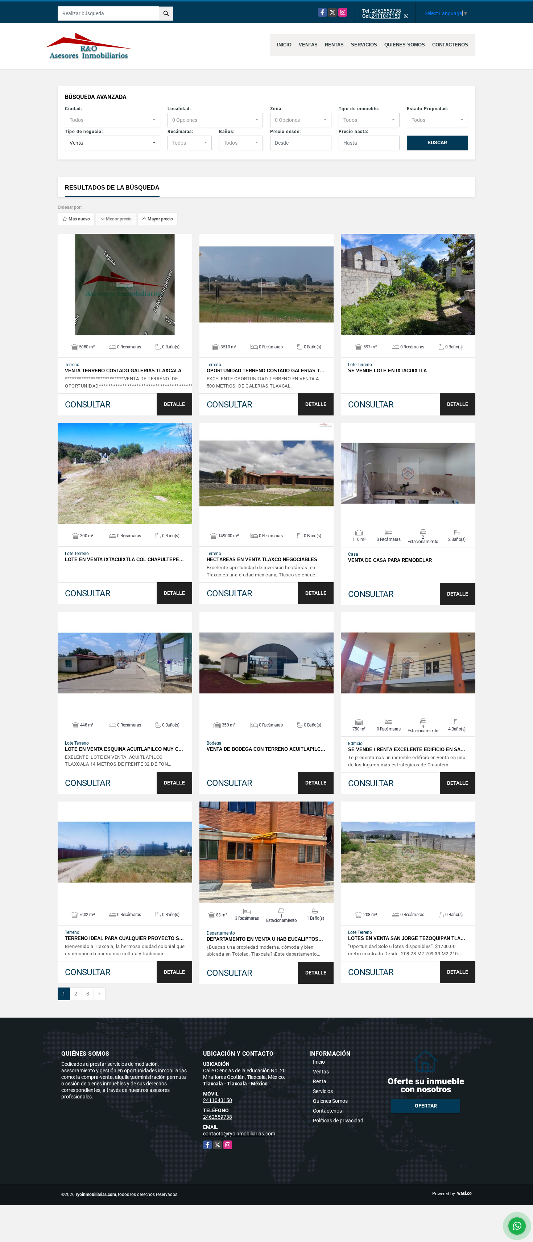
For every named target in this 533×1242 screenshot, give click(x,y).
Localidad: (179, 108)
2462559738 (386, 11)
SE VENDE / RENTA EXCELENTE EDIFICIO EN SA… (406, 749)
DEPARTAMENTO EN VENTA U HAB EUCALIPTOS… (265, 939)
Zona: (276, 108)
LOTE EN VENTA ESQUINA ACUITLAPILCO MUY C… (124, 749)
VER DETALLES (125, 284)
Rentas (334, 44)
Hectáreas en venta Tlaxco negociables (262, 559)
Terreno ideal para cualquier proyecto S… (124, 938)
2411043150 (385, 16)
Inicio (284, 44)
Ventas (308, 44)
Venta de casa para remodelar (390, 560)
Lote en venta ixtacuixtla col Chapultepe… (124, 559)
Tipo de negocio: (84, 131)
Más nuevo (78, 219)
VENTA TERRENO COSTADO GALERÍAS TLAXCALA (123, 370)
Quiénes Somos (404, 44)
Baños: (227, 131)
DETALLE (174, 404)
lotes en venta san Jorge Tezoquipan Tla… (406, 938)
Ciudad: (73, 108)
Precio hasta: (353, 131)
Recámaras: (180, 131)
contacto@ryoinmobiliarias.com (239, 1134)
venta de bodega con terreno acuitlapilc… (266, 749)
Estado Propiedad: (428, 108)
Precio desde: (285, 131)
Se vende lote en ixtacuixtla (387, 370)
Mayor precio (159, 219)
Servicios (364, 44)
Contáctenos (450, 44)
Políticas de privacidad (338, 1120)
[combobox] (112, 120)
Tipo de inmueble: (359, 108)
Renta (319, 1081)
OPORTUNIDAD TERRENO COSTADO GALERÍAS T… (266, 370)
